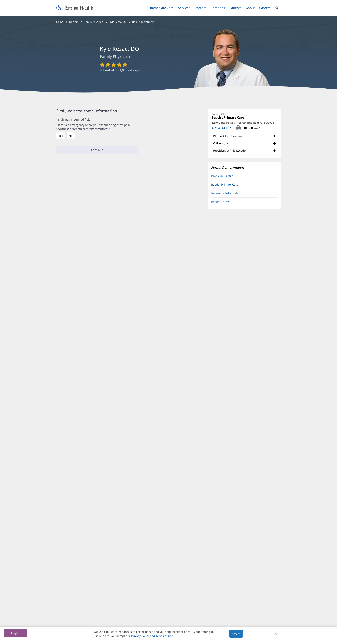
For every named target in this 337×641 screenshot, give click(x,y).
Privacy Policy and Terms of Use (152, 636)
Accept (236, 634)
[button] (162, 8)
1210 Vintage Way (243, 122)
